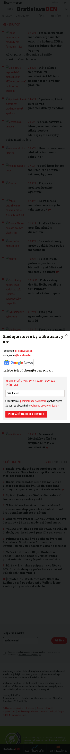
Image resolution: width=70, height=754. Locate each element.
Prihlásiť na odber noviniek (26, 414)
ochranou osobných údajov (44, 405)
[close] (66, 334)
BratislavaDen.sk (23, 350)
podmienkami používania (33, 401)
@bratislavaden (23, 355)
